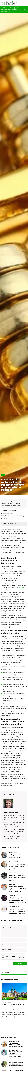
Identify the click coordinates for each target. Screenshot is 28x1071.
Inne (3, 475)
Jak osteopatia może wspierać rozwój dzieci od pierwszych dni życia (17, 889)
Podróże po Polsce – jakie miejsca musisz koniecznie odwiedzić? (9, 9)
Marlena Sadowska (9, 510)
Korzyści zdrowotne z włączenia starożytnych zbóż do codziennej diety (17, 911)
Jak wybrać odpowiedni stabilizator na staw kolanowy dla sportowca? (17, 1064)
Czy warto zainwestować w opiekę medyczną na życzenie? (17, 866)
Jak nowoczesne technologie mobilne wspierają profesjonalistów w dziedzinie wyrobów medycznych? (15, 1054)
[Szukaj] (3, 972)
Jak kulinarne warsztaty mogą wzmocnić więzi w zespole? (17, 878)
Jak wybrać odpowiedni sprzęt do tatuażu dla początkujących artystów (17, 900)
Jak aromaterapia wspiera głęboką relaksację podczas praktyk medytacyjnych (16, 1044)
